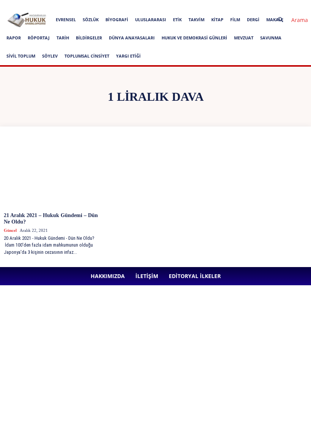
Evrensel (66, 19)
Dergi (253, 19)
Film (235, 19)
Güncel (10, 230)
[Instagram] (170, 5)
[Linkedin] (182, 5)
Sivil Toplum (20, 56)
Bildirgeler (89, 38)
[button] (290, 19)
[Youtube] (220, 5)
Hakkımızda (69, 5)
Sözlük (91, 19)
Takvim (196, 19)
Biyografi (116, 19)
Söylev (50, 56)
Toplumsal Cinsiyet (86, 56)
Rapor (13, 38)
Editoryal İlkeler (124, 5)
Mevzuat (243, 38)
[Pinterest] (195, 5)
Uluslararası (150, 19)
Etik (177, 19)
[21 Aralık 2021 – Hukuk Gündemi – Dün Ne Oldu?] (53, 172)
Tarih (63, 38)
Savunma (270, 38)
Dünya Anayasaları (132, 38)
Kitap (217, 19)
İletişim (95, 5)
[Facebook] (157, 5)
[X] (207, 5)
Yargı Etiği (128, 56)
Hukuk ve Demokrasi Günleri (194, 38)
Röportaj (39, 38)
